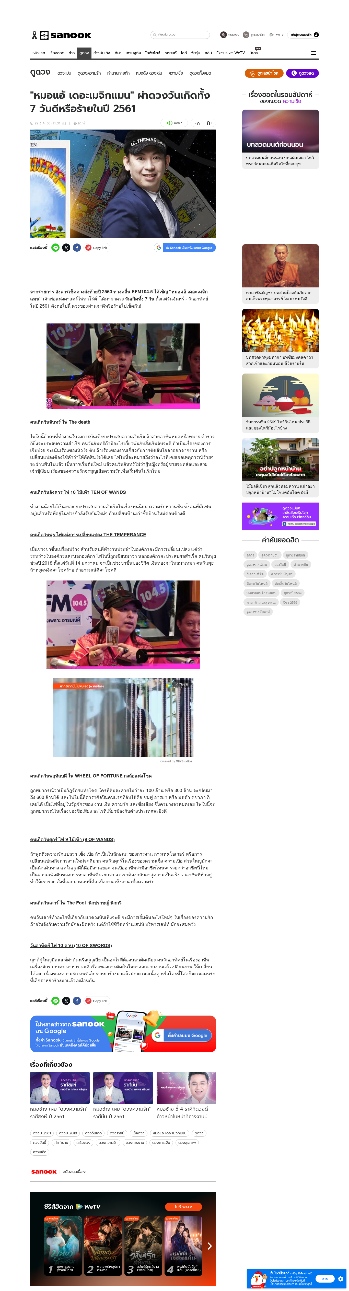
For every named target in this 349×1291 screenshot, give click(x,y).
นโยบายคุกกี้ (305, 1284)
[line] (55, 247)
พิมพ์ (81, 123)
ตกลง (325, 1278)
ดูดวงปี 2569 (292, 592)
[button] (155, 35)
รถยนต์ (171, 53)
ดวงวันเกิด (93, 1133)
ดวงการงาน (135, 1142)
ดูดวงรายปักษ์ (295, 555)
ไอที (184, 53)
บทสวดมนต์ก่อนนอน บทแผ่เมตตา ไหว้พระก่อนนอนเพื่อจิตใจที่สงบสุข (280, 161)
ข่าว (72, 53)
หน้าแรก (38, 53)
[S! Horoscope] (44, 1171)
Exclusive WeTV (230, 53)
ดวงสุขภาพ (187, 1142)
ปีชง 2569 (290, 602)
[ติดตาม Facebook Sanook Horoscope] (280, 515)
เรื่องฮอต (57, 53)
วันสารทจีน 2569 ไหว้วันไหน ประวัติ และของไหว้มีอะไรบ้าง (278, 425)
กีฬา (118, 53)
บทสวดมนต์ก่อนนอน (261, 592)
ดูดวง (84, 53)
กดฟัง (178, 123)
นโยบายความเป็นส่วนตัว (282, 1284)
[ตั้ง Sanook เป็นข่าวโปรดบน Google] (123, 1031)
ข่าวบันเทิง (102, 53)
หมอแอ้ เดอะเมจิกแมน (170, 1133)
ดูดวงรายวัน (269, 555)
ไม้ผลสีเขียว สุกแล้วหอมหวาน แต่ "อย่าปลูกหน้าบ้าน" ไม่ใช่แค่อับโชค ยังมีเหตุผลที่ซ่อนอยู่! (280, 492)
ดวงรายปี (117, 1133)
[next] (209, 1246)
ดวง (80, 291)
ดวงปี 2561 (42, 1133)
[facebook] (77, 247)
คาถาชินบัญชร (282, 574)
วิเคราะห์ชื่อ (255, 574)
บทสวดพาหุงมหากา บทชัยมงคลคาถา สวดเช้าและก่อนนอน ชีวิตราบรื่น (279, 360)
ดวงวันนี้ (39, 1142)
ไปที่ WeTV (183, 1206)
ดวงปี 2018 (68, 1133)
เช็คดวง (139, 1133)
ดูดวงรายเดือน (257, 564)
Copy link (100, 248)
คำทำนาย (61, 1142)
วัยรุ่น (195, 53)
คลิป (208, 53)
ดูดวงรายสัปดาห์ (258, 611)
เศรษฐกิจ (133, 53)
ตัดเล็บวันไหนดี (286, 583)
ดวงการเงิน (161, 1142)
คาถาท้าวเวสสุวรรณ (261, 602)
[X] (66, 247)
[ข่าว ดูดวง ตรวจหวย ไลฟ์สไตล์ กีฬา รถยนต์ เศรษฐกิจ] (60, 35)
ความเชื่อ (39, 1152)
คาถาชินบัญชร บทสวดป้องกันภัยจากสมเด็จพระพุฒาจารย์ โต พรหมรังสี (278, 295)
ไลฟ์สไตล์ (152, 53)
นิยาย (254, 53)
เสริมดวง (83, 1142)
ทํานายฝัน (301, 564)
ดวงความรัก (108, 1142)
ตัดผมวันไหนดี (257, 583)
